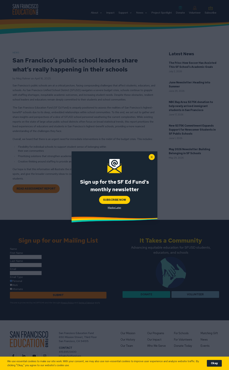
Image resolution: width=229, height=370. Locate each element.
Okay (214, 363)
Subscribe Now (114, 200)
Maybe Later (114, 207)
